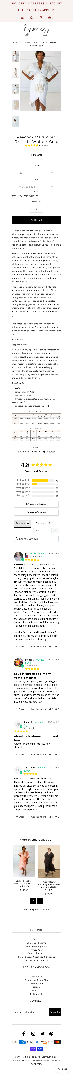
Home (15, 43)
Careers (36, 987)
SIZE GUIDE (17, 339)
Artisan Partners (36, 983)
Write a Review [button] (38, 504)
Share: (36, 447)
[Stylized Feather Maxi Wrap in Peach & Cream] (24, 861)
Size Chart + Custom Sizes (36, 960)
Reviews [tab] (20, 523)
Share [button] (21, 646)
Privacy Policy (36, 950)
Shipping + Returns (36, 943)
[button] (51, 646)
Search (36, 939)
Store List (36, 990)
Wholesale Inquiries (36, 946)
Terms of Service (36, 953)
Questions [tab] (41, 523)
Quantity (36, 201)
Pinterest (50, 451)
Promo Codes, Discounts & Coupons (36, 957)
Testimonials (36, 994)
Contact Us (36, 976)
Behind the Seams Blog (36, 980)
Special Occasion (28, 43)
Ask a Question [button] (38, 512)
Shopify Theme (21, 1060)
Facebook (24, 451)
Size (36, 165)
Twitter (37, 451)
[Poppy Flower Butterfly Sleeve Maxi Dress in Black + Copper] (49, 861)
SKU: (36, 191)
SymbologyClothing (46, 1057)
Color (36, 179)
